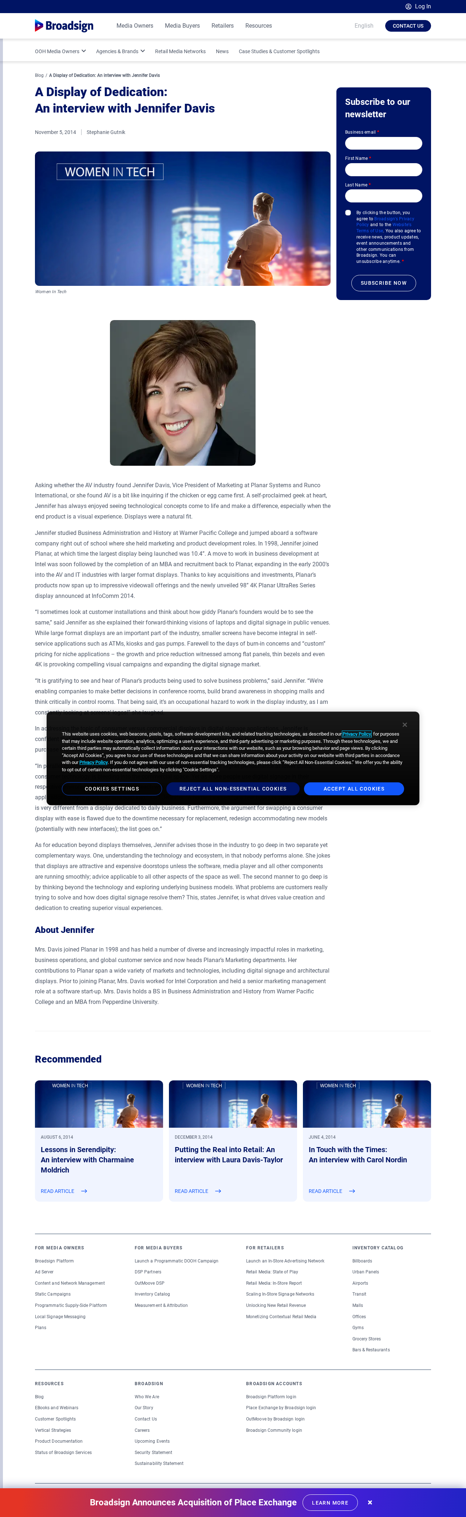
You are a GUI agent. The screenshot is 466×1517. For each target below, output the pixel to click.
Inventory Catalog (152, 1294)
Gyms (358, 1327)
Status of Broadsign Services (63, 1452)
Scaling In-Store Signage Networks (280, 1294)
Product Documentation (59, 1441)
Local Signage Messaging (60, 1316)
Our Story (144, 1407)
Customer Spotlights (55, 1419)
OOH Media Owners (57, 51)
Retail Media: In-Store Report (274, 1283)
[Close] (405, 725)
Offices (359, 1316)
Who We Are (147, 1396)
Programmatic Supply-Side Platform (71, 1305)
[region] (233, 758)
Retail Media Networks (180, 51)
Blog (39, 75)
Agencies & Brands (117, 51)
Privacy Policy (357, 734)
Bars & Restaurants (371, 1349)
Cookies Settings (112, 789)
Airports (360, 1283)
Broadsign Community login (274, 1430)
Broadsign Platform (54, 1261)
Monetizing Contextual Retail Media (281, 1316)
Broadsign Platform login (271, 1396)
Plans (40, 1327)
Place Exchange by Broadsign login (281, 1407)
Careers (142, 1430)
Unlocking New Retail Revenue (276, 1305)
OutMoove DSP (150, 1283)
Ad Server (44, 1271)
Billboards (362, 1261)
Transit (359, 1294)
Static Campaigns (53, 1294)
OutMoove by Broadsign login (275, 1419)
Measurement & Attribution (161, 1305)
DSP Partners (148, 1271)
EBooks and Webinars (56, 1407)
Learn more (330, 1503)
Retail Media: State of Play (272, 1271)
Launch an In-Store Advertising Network (285, 1261)
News (222, 51)
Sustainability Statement (159, 1463)
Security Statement (153, 1452)
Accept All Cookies (354, 789)
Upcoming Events (152, 1441)
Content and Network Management (70, 1283)
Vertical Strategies (53, 1430)
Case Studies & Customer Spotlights (279, 51)
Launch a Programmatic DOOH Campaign (176, 1261)
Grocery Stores (366, 1338)
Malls (357, 1305)
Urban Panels (365, 1271)
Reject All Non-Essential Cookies (233, 789)
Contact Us (408, 26)
